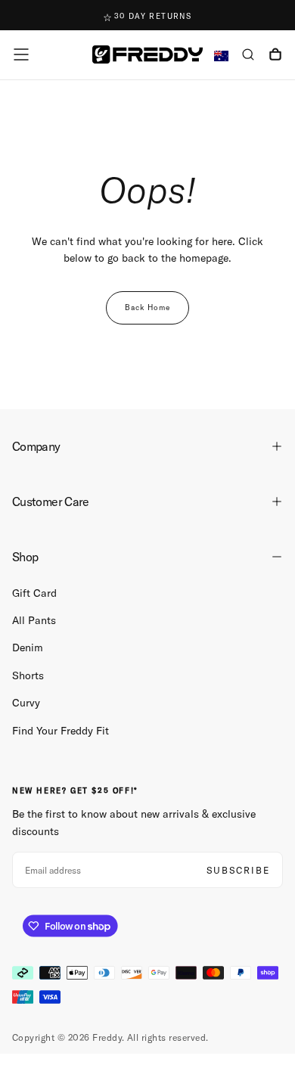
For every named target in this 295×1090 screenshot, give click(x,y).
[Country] (221, 56)
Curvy (26, 703)
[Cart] (275, 56)
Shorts (28, 675)
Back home (147, 307)
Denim (27, 647)
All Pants (34, 620)
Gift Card (34, 593)
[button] (21, 54)
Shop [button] (25, 556)
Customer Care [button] (50, 501)
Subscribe (238, 870)
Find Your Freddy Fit (60, 731)
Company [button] (36, 446)
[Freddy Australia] (147, 54)
